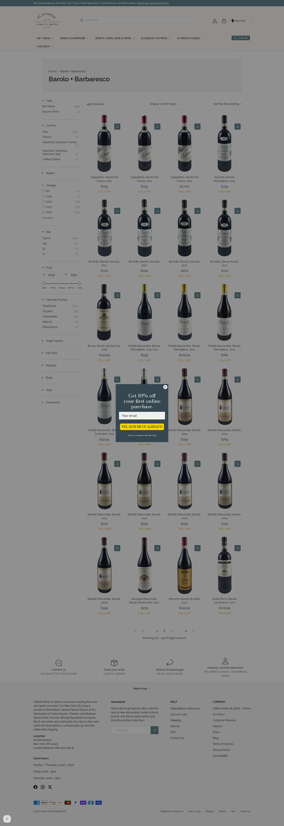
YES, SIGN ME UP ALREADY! (142, 426)
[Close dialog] (165, 387)
